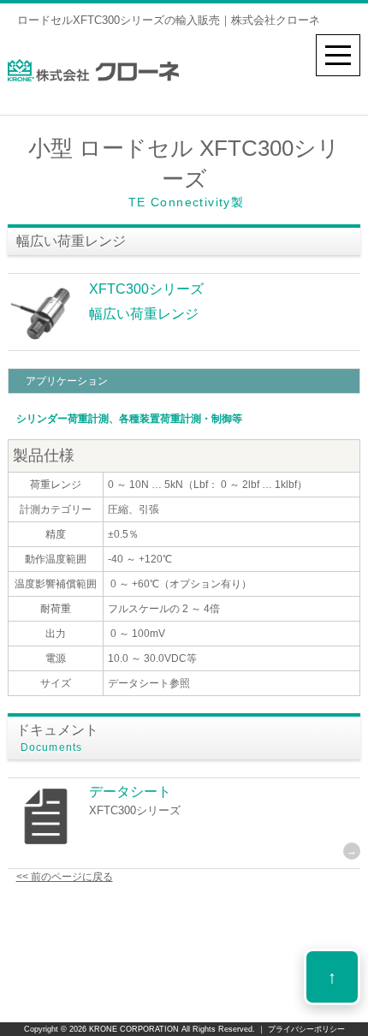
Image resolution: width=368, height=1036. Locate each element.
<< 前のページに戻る (64, 877)
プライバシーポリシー (305, 1029)
